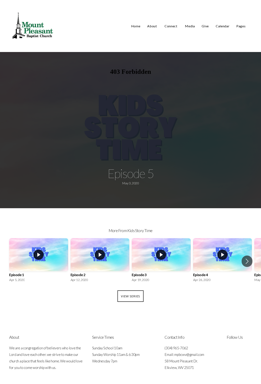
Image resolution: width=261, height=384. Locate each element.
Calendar (222, 26)
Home (135, 26)
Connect (171, 26)
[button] (247, 261)
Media (190, 26)
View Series (130, 296)
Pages (241, 26)
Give (205, 26)
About (152, 26)
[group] (38, 261)
